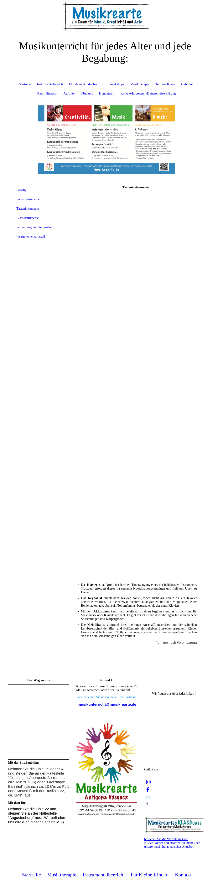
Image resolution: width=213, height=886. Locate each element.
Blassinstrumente (27, 218)
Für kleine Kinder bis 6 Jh (86, 84)
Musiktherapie (139, 84)
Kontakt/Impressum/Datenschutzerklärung (148, 93)
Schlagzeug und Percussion (34, 227)
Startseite (25, 84)
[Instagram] (148, 782)
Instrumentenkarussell (30, 236)
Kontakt (183, 874)
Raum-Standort (47, 93)
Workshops (116, 84)
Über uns (87, 93)
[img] (106, 15)
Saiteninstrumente (28, 199)
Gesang (21, 190)
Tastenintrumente (27, 208)
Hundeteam (106, 93)
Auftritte (68, 93)
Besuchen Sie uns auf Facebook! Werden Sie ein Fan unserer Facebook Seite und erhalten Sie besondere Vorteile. (174, 685)
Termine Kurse (165, 84)
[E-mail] (148, 797)
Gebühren (187, 84)
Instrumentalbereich (50, 84)
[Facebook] (147, 790)
